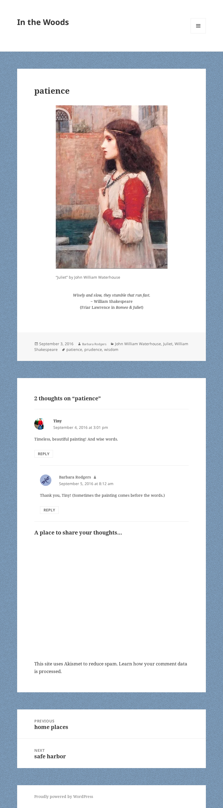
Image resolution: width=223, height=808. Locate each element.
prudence (93, 349)
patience (74, 349)
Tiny (57, 420)
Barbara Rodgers (94, 344)
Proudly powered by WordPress (63, 796)
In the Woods (43, 22)
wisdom (111, 349)
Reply (43, 453)
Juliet (167, 343)
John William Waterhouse (138, 343)
